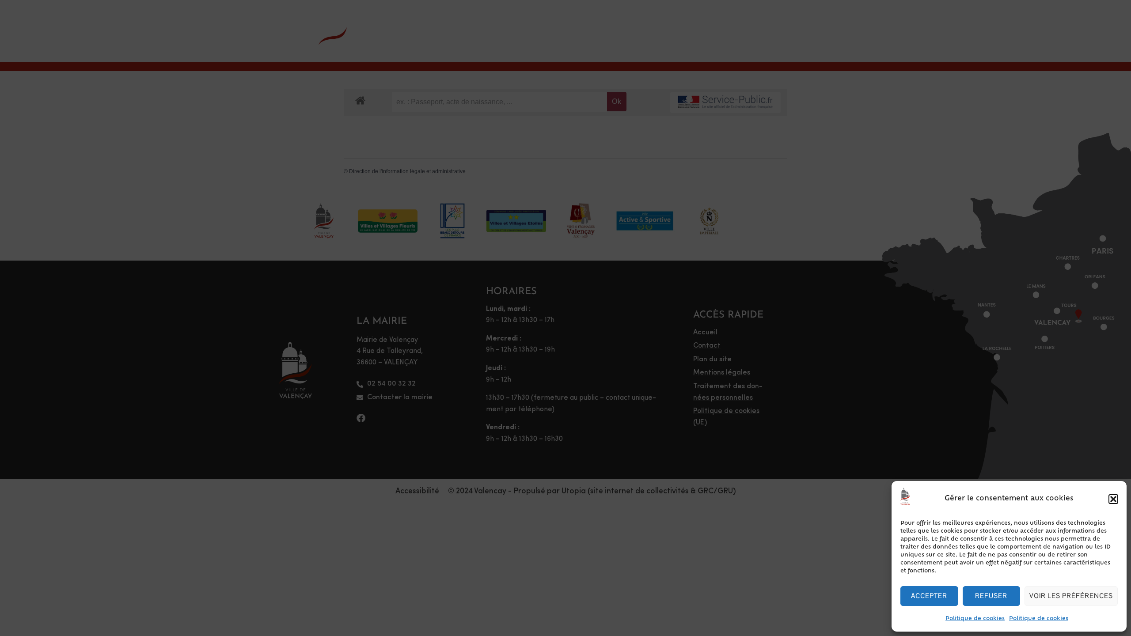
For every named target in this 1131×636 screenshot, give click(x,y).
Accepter (929, 595)
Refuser (991, 595)
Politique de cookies (975, 618)
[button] (1113, 499)
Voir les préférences (1071, 595)
